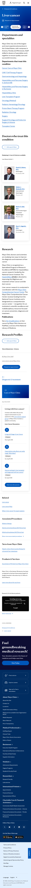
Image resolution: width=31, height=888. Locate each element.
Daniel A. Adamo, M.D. (21, 168)
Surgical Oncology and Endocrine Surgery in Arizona (14, 121)
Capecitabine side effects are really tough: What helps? (15, 452)
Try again (15, 608)
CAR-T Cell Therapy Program (12, 72)
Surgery (5, 116)
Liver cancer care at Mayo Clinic (11, 361)
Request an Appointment (12, 20)
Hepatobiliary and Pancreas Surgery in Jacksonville (15, 81)
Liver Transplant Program (11, 97)
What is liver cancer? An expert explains (13, 511)
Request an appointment (11, 367)
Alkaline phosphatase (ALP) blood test (13, 532)
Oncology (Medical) (9, 100)
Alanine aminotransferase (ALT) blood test (14, 528)
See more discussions (13, 485)
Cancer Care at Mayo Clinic (12, 68)
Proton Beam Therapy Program (13, 108)
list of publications (12, 321)
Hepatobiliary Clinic (9, 93)
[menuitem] (15, 27)
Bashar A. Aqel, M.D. (20, 207)
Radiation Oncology (9, 112)
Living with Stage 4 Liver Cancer (14, 434)
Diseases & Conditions (10, 9)
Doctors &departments (15, 26)
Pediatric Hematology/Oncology (13, 104)
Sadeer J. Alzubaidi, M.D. (20, 188)
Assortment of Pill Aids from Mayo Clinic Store (15, 564)
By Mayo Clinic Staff (7, 356)
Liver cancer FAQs (7, 506)
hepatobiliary (9, 277)
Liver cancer (11, 15)
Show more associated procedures (12, 536)
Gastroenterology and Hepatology (14, 76)
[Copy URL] (24, 603)
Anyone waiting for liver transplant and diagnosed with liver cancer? (14, 471)
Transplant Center (8, 126)
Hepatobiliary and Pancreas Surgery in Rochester (15, 87)
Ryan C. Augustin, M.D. (21, 227)
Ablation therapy (7, 523)
